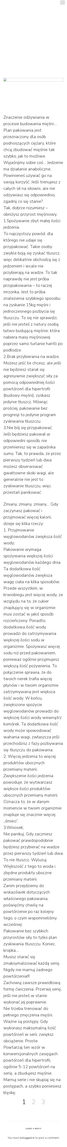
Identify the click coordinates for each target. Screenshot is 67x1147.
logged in (28, 1138)
